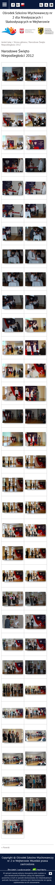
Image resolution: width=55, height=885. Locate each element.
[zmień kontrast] (51, 5)
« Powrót (5, 847)
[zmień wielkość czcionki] (46, 5)
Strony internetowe (39, 870)
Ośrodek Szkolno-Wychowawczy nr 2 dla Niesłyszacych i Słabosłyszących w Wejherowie (27, 17)
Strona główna (20, 42)
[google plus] (18, 5)
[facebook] (13, 5)
